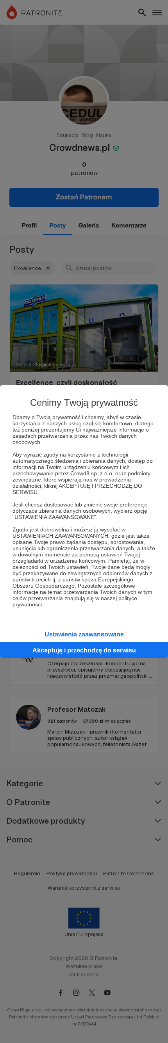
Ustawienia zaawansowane (84, 634)
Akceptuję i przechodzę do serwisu (84, 650)
